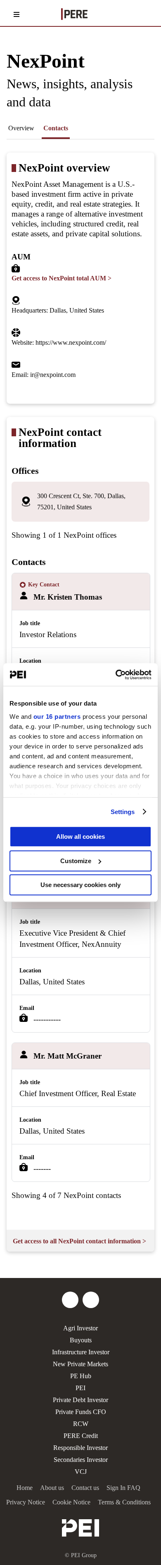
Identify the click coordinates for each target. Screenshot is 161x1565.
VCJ (81, 1471)
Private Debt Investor (80, 1399)
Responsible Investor (80, 1447)
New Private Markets (80, 1363)
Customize (75, 860)
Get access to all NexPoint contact (79, 1241)
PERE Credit (81, 1435)
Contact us (85, 1487)
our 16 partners (57, 716)
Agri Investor (80, 1328)
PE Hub (80, 1375)
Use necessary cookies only (80, 884)
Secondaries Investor (81, 1459)
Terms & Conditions (124, 1502)
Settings (123, 811)
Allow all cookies (80, 836)
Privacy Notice (25, 1502)
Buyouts (81, 1340)
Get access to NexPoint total (61, 278)
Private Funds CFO (80, 1411)
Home (25, 1487)
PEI (80, 1387)
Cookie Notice (71, 1502)
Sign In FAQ (123, 1487)
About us (52, 1487)
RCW (80, 1423)
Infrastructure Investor (80, 1352)
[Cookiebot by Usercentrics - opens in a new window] (116, 674)
